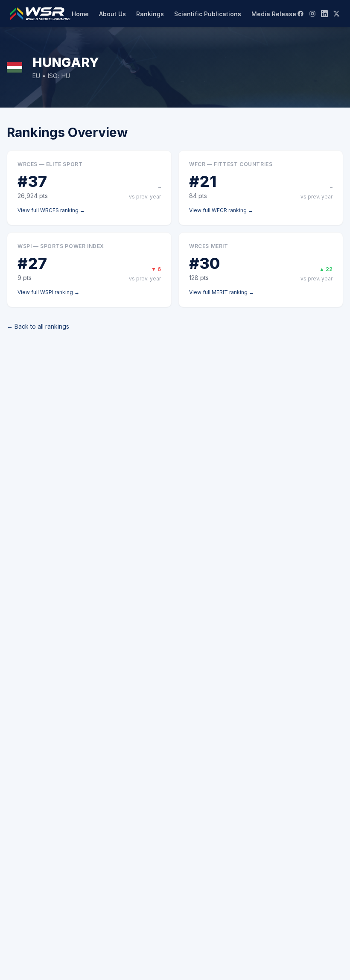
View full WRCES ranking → (51, 210)
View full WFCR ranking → (221, 210)
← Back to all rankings (38, 326)
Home (80, 14)
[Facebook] (300, 13)
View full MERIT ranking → (221, 292)
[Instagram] (312, 13)
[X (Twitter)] (336, 13)
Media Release (273, 14)
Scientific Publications (207, 14)
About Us (112, 14)
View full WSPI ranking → (48, 292)
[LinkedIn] (324, 13)
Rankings (150, 14)
